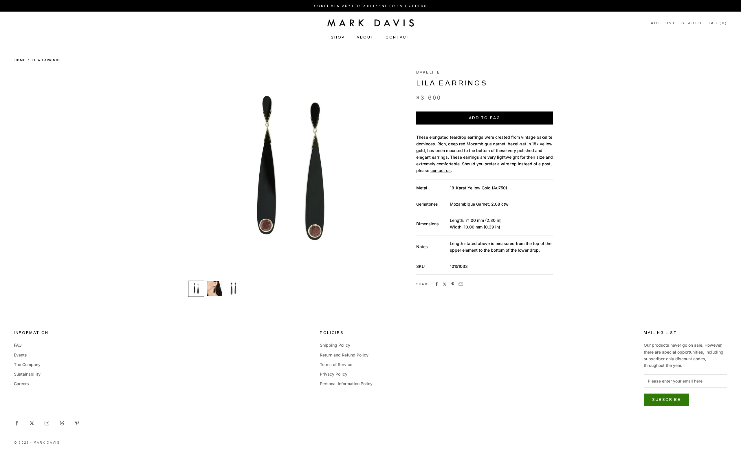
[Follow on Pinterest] (77, 423)
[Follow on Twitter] (32, 423)
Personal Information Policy (346, 383)
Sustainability (27, 374)
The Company (27, 364)
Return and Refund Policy (344, 354)
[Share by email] (460, 284)
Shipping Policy (335, 345)
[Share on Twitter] (444, 284)
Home (19, 60)
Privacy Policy (333, 374)
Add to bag (484, 118)
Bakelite (428, 72)
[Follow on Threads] (62, 423)
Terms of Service (336, 364)
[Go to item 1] (196, 289)
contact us (440, 170)
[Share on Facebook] (436, 284)
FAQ (18, 345)
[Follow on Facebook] (17, 423)
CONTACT (398, 37)
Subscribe (666, 400)
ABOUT (365, 37)
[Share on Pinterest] (452, 284)
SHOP (338, 37)
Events (20, 354)
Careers (21, 383)
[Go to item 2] (215, 289)
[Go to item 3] (233, 289)
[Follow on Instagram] (47, 423)
